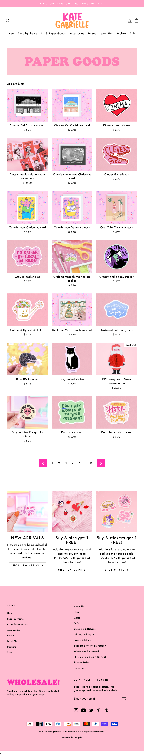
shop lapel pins (72, 569)
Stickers (121, 33)
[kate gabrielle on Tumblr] (106, 710)
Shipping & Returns (85, 628)
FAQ (76, 623)
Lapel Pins (106, 33)
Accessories (76, 33)
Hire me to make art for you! (90, 656)
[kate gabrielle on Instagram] (76, 710)
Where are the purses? (86, 651)
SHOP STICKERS (117, 569)
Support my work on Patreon (90, 645)
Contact (78, 617)
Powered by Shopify (72, 737)
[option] (72, 3)
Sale (133, 33)
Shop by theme (27, 33)
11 (91, 463)
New (11, 33)
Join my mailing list (84, 634)
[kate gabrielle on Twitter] (91, 710)
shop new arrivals (27, 565)
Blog (76, 612)
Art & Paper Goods (53, 33)
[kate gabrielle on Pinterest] (99, 710)
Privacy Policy (82, 662)
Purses (92, 33)
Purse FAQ (80, 668)
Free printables (82, 640)
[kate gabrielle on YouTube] (83, 710)
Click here (44, 691)
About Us (79, 606)
